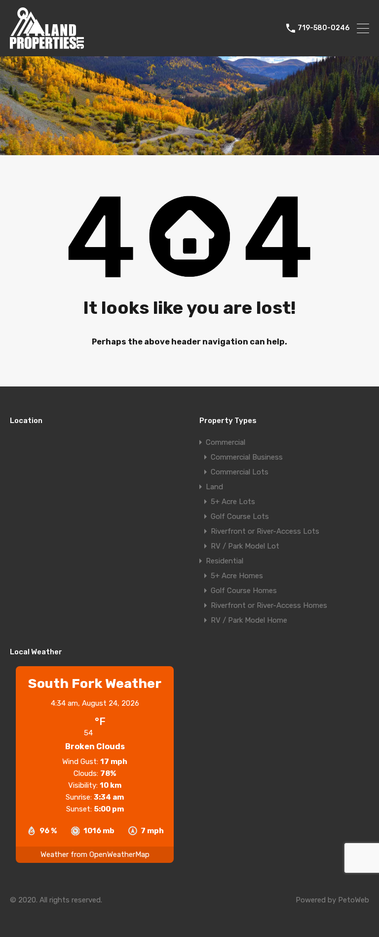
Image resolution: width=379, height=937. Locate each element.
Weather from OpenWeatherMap (95, 854)
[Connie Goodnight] (47, 44)
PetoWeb (353, 899)
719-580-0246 (323, 28)
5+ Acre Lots (233, 501)
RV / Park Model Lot (245, 546)
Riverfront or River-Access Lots (265, 531)
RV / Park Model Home (249, 620)
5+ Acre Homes (237, 575)
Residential (224, 560)
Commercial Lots (239, 472)
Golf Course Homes (244, 590)
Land (214, 486)
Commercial (225, 442)
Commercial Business (247, 457)
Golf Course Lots (240, 516)
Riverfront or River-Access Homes (269, 605)
